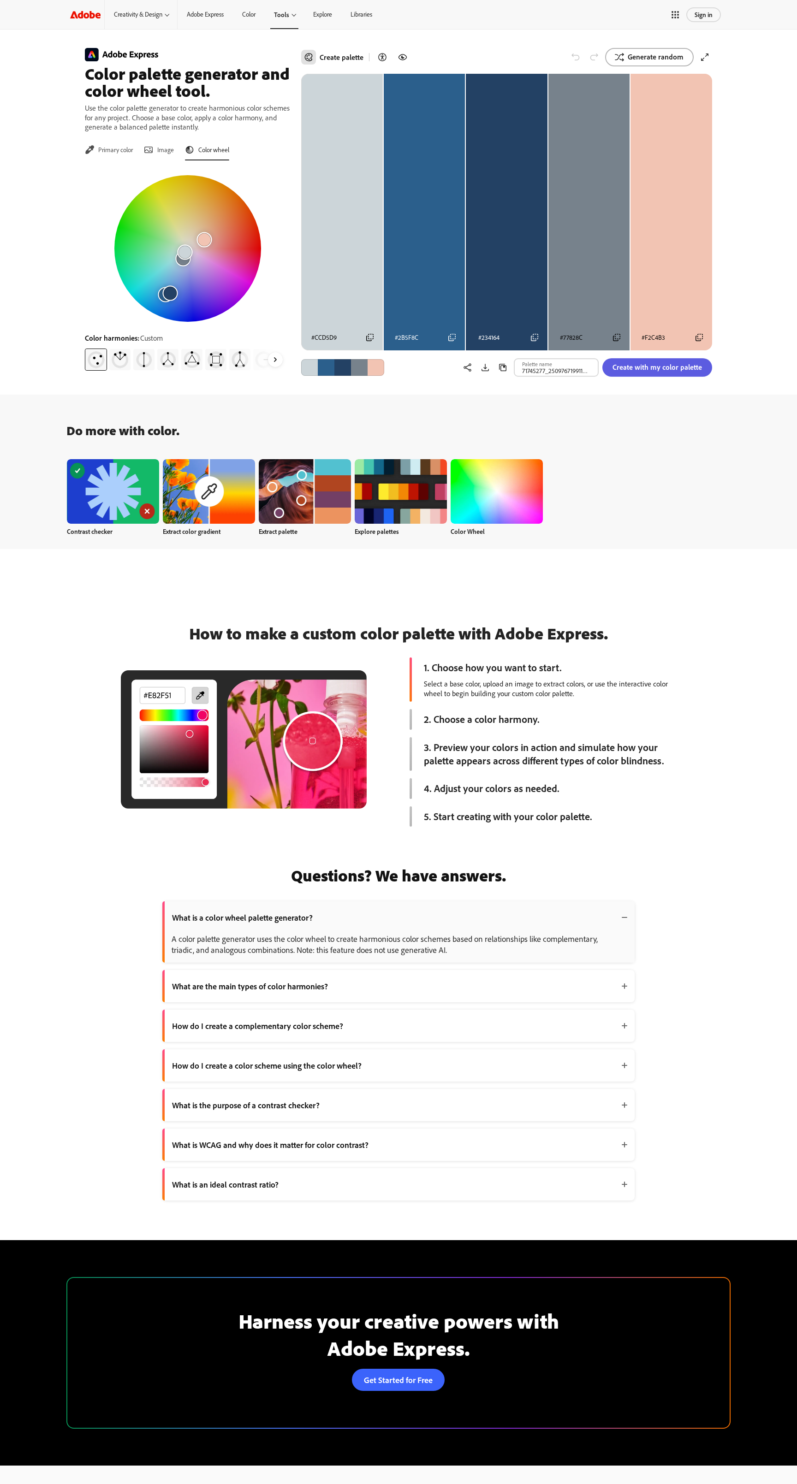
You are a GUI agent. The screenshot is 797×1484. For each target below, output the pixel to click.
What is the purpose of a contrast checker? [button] (246, 1105)
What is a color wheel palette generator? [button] (242, 917)
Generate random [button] (656, 56)
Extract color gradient (191, 531)
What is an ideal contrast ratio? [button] (225, 1184)
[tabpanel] (187, 269)
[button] (675, 14)
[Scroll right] (275, 359)
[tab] (109, 149)
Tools (281, 14)
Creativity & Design (138, 14)
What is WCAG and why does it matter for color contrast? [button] (270, 1145)
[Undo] (575, 57)
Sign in (704, 14)
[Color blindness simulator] (402, 57)
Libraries (361, 14)
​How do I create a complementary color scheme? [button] (257, 1026)
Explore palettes (377, 531)
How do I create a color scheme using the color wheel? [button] (267, 1065)
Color (249, 14)
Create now (113, 491)
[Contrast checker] (382, 57)
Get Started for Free (398, 1380)
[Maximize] (704, 57)
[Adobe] (85, 14)
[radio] (96, 360)
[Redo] (594, 57)
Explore (322, 14)
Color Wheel (468, 531)
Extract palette (278, 531)
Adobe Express (205, 14)
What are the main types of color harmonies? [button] (250, 986)
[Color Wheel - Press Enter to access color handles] (187, 248)
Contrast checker (90, 531)
